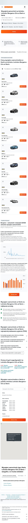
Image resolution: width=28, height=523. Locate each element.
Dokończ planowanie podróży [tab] (9, 475)
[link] (14, 294)
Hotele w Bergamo (7, 483)
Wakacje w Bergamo (8, 485)
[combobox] (7, 17)
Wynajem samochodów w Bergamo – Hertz (13, 498)
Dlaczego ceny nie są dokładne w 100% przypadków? (11, 519)
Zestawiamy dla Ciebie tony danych (10, 516)
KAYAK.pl (3, 494)
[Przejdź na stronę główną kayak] (8, 7)
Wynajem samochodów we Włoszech (18, 494)
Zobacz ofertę (23, 86)
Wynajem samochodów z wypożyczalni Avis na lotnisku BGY (7, 367)
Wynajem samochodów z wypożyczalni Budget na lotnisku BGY (21, 367)
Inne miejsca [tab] (21, 475)
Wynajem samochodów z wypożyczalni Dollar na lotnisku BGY (7, 372)
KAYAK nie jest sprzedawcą (8, 514)
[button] (2, 7)
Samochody (8, 494)
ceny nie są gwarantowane (6, 510)
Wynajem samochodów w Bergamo (13, 497)
